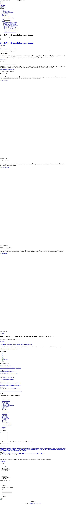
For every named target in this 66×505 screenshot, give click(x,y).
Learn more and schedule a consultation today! (9, 349)
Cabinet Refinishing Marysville (8, 405)
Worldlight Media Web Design (35, 503)
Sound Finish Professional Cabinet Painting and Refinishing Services (16, 344)
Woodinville (24, 450)
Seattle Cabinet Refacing (6, 423)
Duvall (32, 448)
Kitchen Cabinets (5, 415)
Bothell (9, 448)
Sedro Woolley (3, 450)
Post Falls (22, 453)
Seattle (63, 449)
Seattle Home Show (5, 426)
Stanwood (17, 450)
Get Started (2, 333)
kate (1, 46)
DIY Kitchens (4, 407)
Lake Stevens (62, 448)
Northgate (50, 449)
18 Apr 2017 (2, 45)
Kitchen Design (5, 417)
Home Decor (4, 410)
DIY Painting (4, 408)
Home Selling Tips (5, 411)
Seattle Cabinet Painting (6, 422)
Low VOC (4, 419)
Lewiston (2, 453)
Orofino (9, 453)
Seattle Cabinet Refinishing (7, 424)
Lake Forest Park (56, 448)
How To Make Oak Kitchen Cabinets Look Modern (10, 385)
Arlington (2, 448)
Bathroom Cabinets (5, 397)
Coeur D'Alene (28, 453)
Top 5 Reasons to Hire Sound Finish (7, 379)
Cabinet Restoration (5, 406)
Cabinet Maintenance (6, 401)
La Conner (50, 448)
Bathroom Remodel (5, 398)
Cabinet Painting (5, 403)
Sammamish (59, 449)
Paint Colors (4, 420)
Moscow (5, 453)
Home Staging (4, 413)
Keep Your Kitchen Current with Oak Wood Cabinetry (11, 391)
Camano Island (19, 448)
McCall (37, 453)
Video (3, 428)
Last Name (4, 485)
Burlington (14, 448)
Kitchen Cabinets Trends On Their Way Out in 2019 (10, 368)
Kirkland (45, 448)
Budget (3, 400)
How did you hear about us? (7, 487)
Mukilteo (40, 449)
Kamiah (18, 453)
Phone (3, 494)
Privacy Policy (2, 461)
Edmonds (25, 448)
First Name (4, 483)
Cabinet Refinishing (6, 404)
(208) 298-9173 (28, 0)
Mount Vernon (27, 449)
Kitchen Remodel (5, 418)
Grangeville (13, 453)
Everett (28, 448)
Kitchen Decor (5, 416)
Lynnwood (2, 449)
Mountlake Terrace (34, 449)
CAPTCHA (4, 496)
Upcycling (4, 427)
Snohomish (13, 450)
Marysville (7, 449)
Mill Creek (18, 449)
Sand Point (33, 453)
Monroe (22, 449)
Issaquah (41, 448)
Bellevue (6, 448)
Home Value (4, 414)
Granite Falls (36, 448)
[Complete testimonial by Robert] (4, 439)
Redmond (54, 449)
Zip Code (4, 489)
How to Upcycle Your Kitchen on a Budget (16, 43)
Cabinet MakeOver (5, 402)
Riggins (42, 453)
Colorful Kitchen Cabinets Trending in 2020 (9, 373)
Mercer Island (12, 449)
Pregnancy (4, 421)
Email (3, 491)
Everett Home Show (6, 409)
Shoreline (8, 450)
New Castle (45, 449)
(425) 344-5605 (13, 0)
